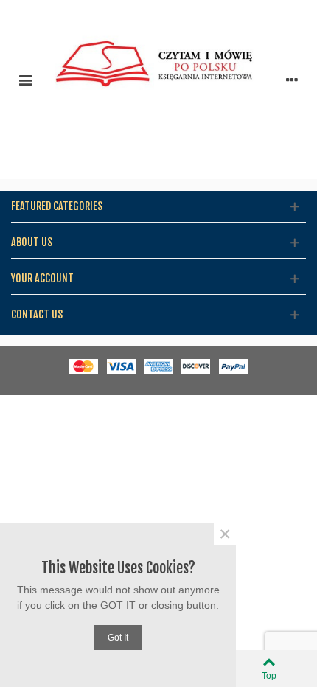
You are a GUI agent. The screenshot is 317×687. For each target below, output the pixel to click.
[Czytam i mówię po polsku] (158, 79)
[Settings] (292, 80)
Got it (118, 637)
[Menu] (25, 80)
